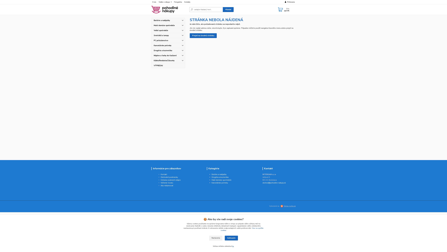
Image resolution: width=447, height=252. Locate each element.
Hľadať (228, 9)
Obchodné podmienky (169, 177)
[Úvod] (169, 9)
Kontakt (164, 174)
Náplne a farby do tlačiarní (165, 55)
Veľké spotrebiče (161, 30)
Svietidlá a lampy (161, 35)
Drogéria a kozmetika (163, 50)
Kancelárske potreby (162, 45)
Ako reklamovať (167, 185)
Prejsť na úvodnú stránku (203, 35)
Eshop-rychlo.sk (290, 206)
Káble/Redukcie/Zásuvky (164, 60)
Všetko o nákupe (164, 2)
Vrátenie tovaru (167, 183)
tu (233, 246)
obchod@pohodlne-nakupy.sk (274, 183)
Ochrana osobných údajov (171, 180)
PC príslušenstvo (161, 40)
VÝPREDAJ (158, 65)
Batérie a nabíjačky (162, 20)
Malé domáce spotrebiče (164, 25)
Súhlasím (231, 238)
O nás (154, 2)
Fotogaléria (178, 2)
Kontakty (187, 2)
